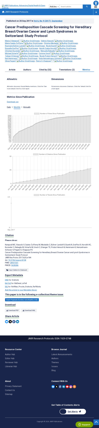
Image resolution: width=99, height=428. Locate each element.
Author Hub (10, 354)
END (7, 280)
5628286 (14, 265)
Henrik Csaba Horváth (48, 48)
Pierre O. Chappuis (45, 61)
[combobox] (71, 7)
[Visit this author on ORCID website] (31, 41)
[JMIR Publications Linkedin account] (63, 386)
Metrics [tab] (86, 69)
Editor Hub (9, 358)
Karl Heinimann (12, 58)
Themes (55, 362)
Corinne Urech (45, 53)
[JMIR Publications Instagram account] (70, 386)
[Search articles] (87, 7)
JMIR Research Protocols (16, 12)
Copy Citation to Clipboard (17, 270)
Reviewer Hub (11, 362)
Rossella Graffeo (12, 48)
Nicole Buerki (51, 46)
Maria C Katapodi (13, 41)
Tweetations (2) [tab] (67, 69)
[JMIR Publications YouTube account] (67, 386)
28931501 (14, 263)
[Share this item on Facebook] (13, 321)
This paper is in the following (34, 294)
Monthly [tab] (17, 107)
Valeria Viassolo (48, 41)
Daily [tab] (9, 107)
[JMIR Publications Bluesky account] (53, 386)
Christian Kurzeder (13, 51)
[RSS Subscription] (74, 386)
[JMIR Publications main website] (24, 7)
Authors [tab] (27, 69)
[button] (96, 3)
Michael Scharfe (12, 53)
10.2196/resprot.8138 (17, 260)
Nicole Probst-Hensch (49, 56)
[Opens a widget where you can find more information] (84, 425)
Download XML (29, 310)
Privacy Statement (13, 386)
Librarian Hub (11, 366)
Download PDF (13, 310)
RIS (6, 287)
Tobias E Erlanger (12, 56)
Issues (54, 366)
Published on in (34, 21)
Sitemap (9, 394)
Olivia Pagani (10, 61)
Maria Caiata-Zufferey (14, 43)
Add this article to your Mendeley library (21, 290)
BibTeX (8, 283)
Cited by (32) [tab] (45, 69)
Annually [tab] (26, 107)
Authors (54, 358)
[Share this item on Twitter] (10, 321)
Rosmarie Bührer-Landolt (15, 46)
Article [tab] (12, 69)
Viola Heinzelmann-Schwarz (51, 58)
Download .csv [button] (13, 102)
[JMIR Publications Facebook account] (60, 386)
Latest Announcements (61, 354)
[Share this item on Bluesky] (6, 321)
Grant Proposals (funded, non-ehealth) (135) (22, 300)
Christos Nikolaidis (51, 43)
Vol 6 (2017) (48, 21)
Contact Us (10, 390)
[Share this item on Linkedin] (17, 321)
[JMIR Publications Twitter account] (56, 386)
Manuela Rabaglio (48, 51)
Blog (53, 370)
